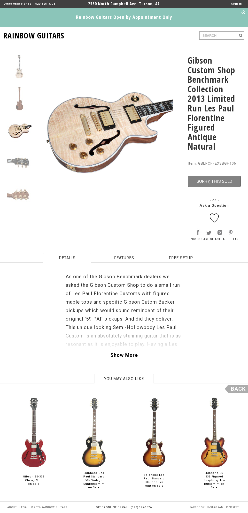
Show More (124, 355)
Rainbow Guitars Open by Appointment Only (124, 17)
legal (24, 507)
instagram (215, 507)
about (12, 507)
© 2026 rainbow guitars (49, 507)
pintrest (232, 507)
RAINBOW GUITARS (33, 34)
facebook (197, 507)
